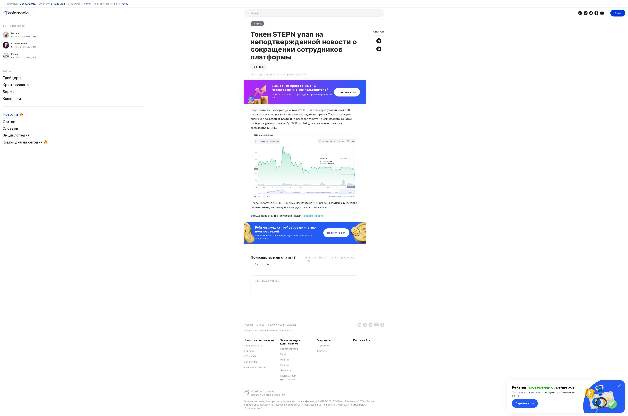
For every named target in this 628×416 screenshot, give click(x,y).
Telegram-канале (312, 215)
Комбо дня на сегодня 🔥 (25, 142)
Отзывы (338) (29, 36)
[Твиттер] (591, 12)
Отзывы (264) (29, 47)
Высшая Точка (19, 43)
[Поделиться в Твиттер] (378, 48)
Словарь (10, 128)
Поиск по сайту (248, 13)
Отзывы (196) (29, 57)
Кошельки (12, 98)
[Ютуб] (602, 12)
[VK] (580, 12)
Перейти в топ (347, 92)
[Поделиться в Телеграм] (378, 40)
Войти (617, 13)
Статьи (9, 121)
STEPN (260, 66)
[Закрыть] (619, 386)
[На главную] (16, 12)
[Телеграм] (586, 12)
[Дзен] (596, 12)
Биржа (9, 91)
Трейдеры (12, 78)
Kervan (14, 54)
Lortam (15, 33)
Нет (268, 264)
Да (256, 264)
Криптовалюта (16, 85)
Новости (10, 114)
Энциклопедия (16, 135)
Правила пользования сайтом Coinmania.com (269, 330)
